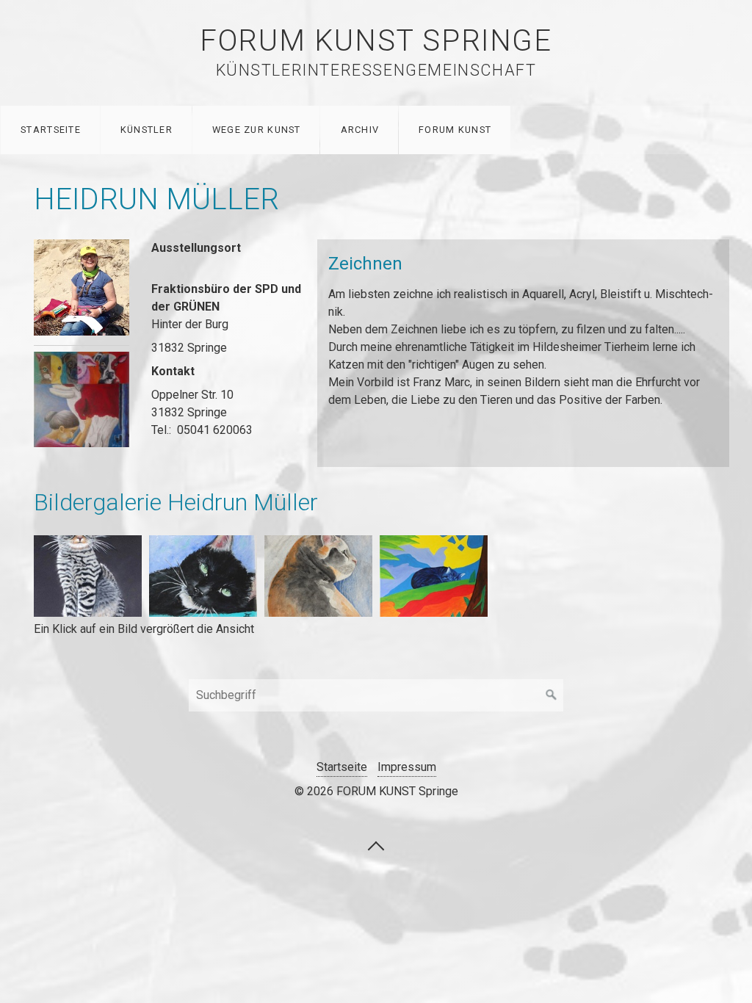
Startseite (51, 129)
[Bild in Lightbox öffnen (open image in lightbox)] (81, 287)
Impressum (406, 767)
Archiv (360, 129)
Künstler (146, 129)
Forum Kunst (455, 129)
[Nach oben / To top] (376, 845)
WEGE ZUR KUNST (256, 129)
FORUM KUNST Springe (376, 40)
